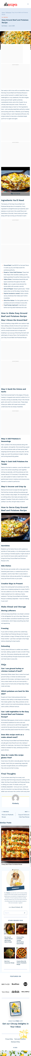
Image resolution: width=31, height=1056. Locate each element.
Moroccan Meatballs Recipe (7, 814)
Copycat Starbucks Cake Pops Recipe (23, 814)
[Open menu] (28, 4)
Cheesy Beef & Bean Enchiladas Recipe (12, 864)
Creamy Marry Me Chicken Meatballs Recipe (21, 963)
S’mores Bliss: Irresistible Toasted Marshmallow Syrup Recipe (20, 940)
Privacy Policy (9, 1039)
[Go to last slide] (2, 847)
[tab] (12, 869)
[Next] (29, 847)
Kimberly (5, 25)
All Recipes (5, 17)
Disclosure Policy (15, 1042)
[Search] (24, 913)
